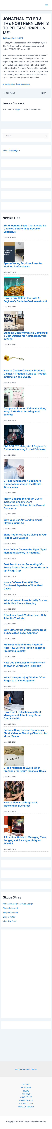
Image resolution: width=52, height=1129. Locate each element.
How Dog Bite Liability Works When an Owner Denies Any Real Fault (24, 664)
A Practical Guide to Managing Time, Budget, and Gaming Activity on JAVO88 (25, 840)
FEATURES (26, 1087)
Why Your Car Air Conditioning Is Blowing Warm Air (23, 521)
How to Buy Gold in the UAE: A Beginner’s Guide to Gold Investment (25, 299)
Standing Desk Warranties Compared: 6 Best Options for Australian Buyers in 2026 (26, 335)
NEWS (26, 1091)
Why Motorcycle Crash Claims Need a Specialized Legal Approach (25, 631)
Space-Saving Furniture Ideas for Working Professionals (23, 265)
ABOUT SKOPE (26, 1103)
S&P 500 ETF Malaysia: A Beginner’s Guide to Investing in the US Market (25, 448)
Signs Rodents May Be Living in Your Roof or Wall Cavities (25, 536)
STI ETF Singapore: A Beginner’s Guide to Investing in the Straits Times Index (22, 483)
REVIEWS (26, 1094)
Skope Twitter (9, 917)
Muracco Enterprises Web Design (18, 904)
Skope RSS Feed (10, 912)
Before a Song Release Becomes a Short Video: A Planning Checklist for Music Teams (25, 733)
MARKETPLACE (26, 1100)
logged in (19, 109)
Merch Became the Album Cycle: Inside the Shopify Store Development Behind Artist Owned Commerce (24, 503)
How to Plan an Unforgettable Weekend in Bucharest (21, 804)
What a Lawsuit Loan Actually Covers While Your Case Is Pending (25, 602)
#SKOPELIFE (26, 1097)
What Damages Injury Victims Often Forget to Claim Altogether (24, 679)
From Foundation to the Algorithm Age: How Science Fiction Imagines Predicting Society (24, 647)
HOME (26, 1084)
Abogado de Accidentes (26, 1069)
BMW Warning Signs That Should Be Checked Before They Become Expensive (25, 228)
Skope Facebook (10, 908)
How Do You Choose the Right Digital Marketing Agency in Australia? (25, 551)
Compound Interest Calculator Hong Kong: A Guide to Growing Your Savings (25, 411)
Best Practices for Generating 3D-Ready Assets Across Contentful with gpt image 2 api (26, 567)
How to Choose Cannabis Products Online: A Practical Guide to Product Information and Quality (25, 373)
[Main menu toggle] (46, 5)
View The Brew (9, 921)
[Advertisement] (26, 973)
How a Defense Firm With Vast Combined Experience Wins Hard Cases (23, 585)
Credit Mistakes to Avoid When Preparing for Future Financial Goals (25, 769)
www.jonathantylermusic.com (16, 84)
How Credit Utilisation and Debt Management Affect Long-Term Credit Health (22, 715)
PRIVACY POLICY (26, 1107)
